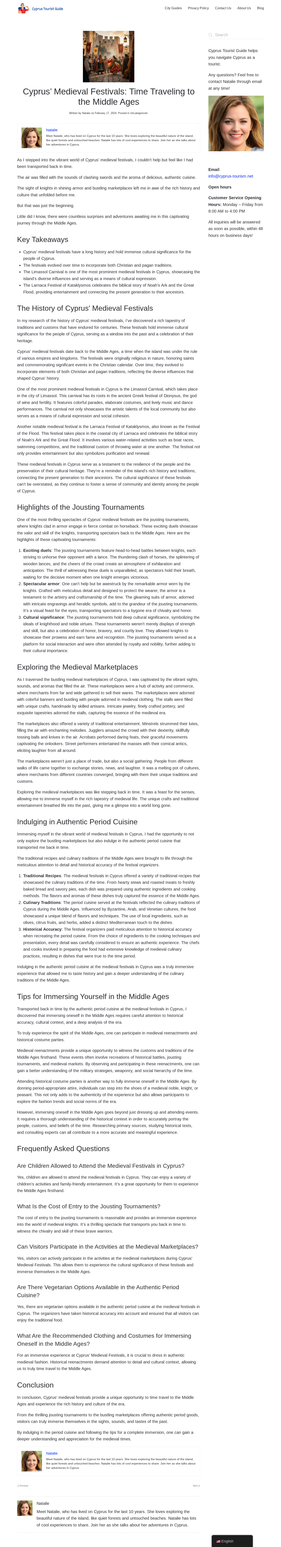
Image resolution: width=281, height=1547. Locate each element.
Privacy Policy (198, 8)
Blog (260, 8)
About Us (244, 8)
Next (195, 1485)
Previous (24, 1485)
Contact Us (223, 8)
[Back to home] (40, 8)
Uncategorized (138, 113)
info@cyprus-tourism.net (230, 176)
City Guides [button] (173, 8)
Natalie (86, 113)
